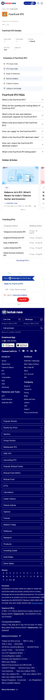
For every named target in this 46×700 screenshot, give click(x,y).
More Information (8, 690)
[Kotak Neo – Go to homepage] (8, 3)
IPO (8, 9)
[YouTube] (23, 351)
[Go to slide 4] (24, 209)
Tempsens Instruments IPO (15, 232)
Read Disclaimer (37, 603)
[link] (12, 319)
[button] (30, 3)
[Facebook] (36, 351)
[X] (19, 351)
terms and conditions (20, 295)
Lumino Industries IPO (12, 248)
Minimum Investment (10, 21)
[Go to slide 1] (21, 209)
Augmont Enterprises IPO (14, 238)
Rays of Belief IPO (11, 243)
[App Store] (22, 345)
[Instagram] (27, 351)
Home (4, 9)
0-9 (10, 580)
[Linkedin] (31, 351)
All (13, 580)
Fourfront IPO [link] (14, 9)
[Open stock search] (38, 3)
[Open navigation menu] (41, 3)
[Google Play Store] (8, 345)
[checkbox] (5, 295)
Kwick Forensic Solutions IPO (14, 254)
